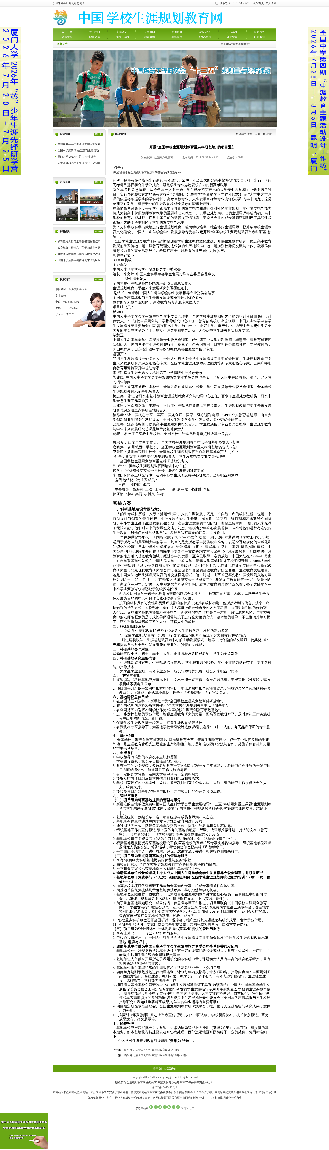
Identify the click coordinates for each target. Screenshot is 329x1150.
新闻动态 (122, 32)
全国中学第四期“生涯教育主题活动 (78, 150)
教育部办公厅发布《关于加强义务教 (79, 247)
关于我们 (94, 32)
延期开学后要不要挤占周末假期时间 (79, 260)
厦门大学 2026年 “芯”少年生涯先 (77, 156)
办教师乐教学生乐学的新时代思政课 (79, 254)
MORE (98, 134)
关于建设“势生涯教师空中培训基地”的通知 (241, 44)
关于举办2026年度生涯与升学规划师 (79, 162)
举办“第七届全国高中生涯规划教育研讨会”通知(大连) (155, 1055)
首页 (257, 134)
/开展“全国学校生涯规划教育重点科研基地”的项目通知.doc (147, 172)
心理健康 (177, 36)
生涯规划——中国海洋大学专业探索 (79, 144)
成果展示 (149, 36)
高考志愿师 (204, 36)
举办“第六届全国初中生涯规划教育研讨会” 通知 (152, 1049)
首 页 (67, 32)
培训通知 (177, 32)
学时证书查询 (122, 36)
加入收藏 (271, 3)
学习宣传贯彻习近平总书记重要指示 (79, 241)
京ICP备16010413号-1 (164, 1087)
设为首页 (258, 3)
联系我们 (259, 36)
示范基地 (232, 32)
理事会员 (94, 36)
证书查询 (232, 36)
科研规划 (259, 32)
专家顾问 (149, 32)
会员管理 (67, 36)
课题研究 (204, 32)
